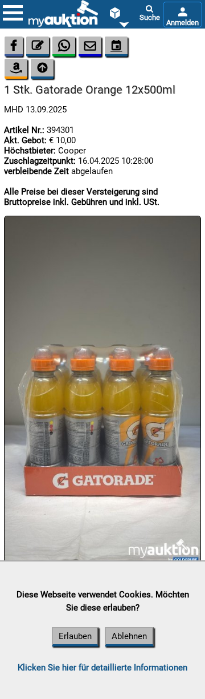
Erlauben (75, 636)
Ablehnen (129, 636)
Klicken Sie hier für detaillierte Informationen (102, 667)
